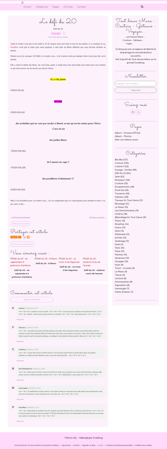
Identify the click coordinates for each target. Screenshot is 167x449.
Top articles (65, 445)
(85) (126, 170)
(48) (124, 187)
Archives (68, 7)
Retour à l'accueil (20, 223)
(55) (122, 180)
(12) (119, 231)
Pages (55, 7)
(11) (122, 241)
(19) (121, 207)
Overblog (98, 438)
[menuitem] (27, 6)
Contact (81, 7)
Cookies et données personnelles (119, 445)
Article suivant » (97, 217)
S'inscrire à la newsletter (22, 244)
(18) (121, 214)
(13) (120, 227)
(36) (122, 190)
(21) (129, 200)
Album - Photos (123, 136)
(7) (122, 288)
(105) (122, 163)
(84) (123, 173)
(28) (121, 197)
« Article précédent (20, 217)
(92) (122, 166)
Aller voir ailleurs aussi (126, 139)
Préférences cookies (143, 445)
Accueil (27, 7)
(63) (119, 176)
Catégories (42, 7)
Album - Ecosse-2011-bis (127, 133)
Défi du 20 (58, 29)
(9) (119, 265)
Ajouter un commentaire (31, 300)
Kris (70, 201)
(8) (120, 278)
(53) (121, 183)
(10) (119, 248)
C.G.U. (101, 445)
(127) (121, 159)
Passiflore (14, 47)
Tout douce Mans (141, 59)
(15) (130, 217)
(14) (122, 224)
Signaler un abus (89, 445)
